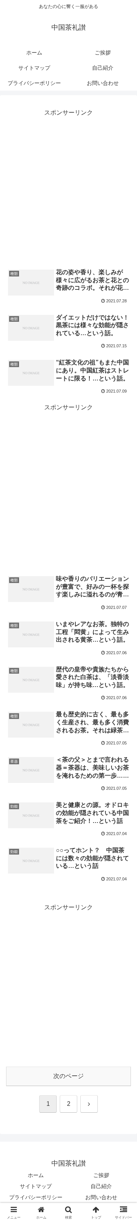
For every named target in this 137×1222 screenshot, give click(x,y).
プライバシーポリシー (35, 1197)
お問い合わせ (101, 1197)
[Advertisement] (68, 187)
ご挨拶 (101, 1175)
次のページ (68, 1076)
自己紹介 (101, 1186)
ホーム (36, 1175)
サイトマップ (36, 1186)
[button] (122, 1017)
